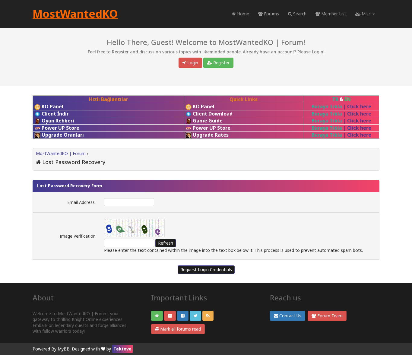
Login (192, 62)
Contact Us (289, 316)
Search (299, 14)
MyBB (64, 349)
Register (221, 62)
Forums (271, 14)
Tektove (122, 349)
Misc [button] (366, 14)
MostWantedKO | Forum (61, 153)
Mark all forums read (180, 329)
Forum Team (329, 316)
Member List (333, 14)
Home (242, 14)
